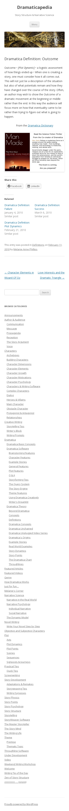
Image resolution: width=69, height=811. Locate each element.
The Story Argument (18, 342)
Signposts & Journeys (18, 662)
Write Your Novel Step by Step (23, 626)
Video (7, 759)
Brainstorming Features (22, 453)
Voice (10, 346)
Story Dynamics (17, 550)
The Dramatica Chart (20, 559)
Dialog (10, 395)
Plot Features (16, 470)
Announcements (13, 315)
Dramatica (10, 439)
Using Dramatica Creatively (24, 497)
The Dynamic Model (18, 617)
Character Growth (16, 373)
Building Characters (17, 359)
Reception (12, 337)
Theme (8, 737)
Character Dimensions (19, 364)
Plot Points (12, 648)
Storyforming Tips (19, 479)
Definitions (38, 245)
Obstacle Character (17, 408)
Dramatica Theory (16, 506)
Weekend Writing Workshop (20, 764)
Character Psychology (19, 382)
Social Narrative (17, 613)
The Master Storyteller (16, 724)
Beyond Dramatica (19, 510)
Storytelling (10, 715)
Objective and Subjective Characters (24, 630)
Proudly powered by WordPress (21, 804)
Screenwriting (12, 675)
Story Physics (11, 697)
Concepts (14, 515)
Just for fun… (11, 586)
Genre (8, 577)
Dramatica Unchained (21, 528)
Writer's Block (14, 430)
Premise (11, 742)
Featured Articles (13, 568)
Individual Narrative (20, 608)
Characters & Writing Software (23, 386)
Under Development (15, 755)
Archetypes (13, 355)
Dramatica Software (18, 448)
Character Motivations (19, 377)
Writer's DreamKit (18, 502)
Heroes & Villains (16, 399)
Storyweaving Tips (17, 688)
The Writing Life (13, 733)
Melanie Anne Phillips (25, 249)
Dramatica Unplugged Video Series (28, 533)
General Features (19, 466)
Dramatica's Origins (20, 537)
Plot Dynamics (14, 644)
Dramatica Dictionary (40, 125)
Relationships (14, 417)
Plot (6, 635)
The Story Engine (18, 488)
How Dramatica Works (16, 582)
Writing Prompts (15, 435)
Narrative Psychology (18, 604)
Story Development (15, 679)
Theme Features (18, 493)
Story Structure (12, 710)
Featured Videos (13, 573)
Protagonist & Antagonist (20, 413)
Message (12, 328)
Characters (10, 350)
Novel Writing (11, 622)
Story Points (15, 555)
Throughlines (16, 564)
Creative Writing (13, 422)
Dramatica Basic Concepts (21, 444)
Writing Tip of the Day (16, 773)
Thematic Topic (15, 746)
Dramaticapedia (34, 7)
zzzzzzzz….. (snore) (15, 782)
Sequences (13, 657)
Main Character (15, 404)
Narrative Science (14, 595)
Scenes (11, 653)
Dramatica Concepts (20, 524)
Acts (9, 639)
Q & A (12, 475)
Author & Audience (14, 319)
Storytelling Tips (15, 426)
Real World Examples (20, 546)
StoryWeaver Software (17, 719)
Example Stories (18, 462)
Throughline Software (16, 750)
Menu (34, 24)
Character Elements (18, 368)
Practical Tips (11, 666)
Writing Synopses (16, 693)
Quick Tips (12, 670)
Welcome (9, 768)
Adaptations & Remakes (20, 684)
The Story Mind (12, 728)
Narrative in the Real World (22, 599)
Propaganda (14, 333)
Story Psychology (14, 706)
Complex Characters (18, 390)
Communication (15, 324)
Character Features (19, 457)
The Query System (19, 484)
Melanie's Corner (14, 590)
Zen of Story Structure (16, 777)
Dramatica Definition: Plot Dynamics (17, 224)
